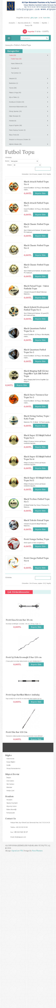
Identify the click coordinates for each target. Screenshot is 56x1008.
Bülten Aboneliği (11, 962)
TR (21, 1004)
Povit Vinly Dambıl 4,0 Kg (17, 844)
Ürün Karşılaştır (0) (42, 169)
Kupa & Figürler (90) (15, 125)
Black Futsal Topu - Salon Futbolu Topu (36, 287)
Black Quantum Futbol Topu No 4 (35, 329)
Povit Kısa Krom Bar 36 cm (18, 620)
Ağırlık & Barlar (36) (15, 144)
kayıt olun (46, 18)
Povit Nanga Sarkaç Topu (36, 539)
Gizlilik (9, 918)
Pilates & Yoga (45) (15, 92)
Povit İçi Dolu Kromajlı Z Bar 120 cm (23, 657)
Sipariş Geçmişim (12, 956)
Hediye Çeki (10, 944)
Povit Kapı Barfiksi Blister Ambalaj (22, 694)
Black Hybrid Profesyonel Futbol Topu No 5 (36, 308)
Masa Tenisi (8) (14, 135)
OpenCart (16, 1004)
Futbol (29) (12, 55)
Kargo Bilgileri (11, 915)
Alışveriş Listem (12, 959)
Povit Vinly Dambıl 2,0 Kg (17, 807)
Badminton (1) (13, 83)
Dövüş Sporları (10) (15, 111)
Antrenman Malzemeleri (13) (18, 106)
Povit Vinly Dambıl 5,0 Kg (17, 769)
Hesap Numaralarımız (13, 921)
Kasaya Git (28, 25)
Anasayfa (12, 23)
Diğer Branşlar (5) (14, 116)
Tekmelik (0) (15, 68)
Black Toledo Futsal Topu (36, 520)
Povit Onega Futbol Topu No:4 (36, 559)
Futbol (16, 45)
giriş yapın (34, 18)
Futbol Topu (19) (16, 59)
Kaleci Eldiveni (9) (16, 63)
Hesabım (36, 23)
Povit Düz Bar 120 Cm (16, 732)
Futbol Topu (26, 45)
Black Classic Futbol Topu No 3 (36, 225)
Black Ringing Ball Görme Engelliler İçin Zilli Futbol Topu (36, 373)
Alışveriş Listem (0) (24, 23)
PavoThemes (37, 1004)
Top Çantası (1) (16, 73)
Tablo (16, 157)
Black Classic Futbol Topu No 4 (36, 246)
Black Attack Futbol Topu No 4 (36, 182)
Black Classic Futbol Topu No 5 (36, 266)
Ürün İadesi (10, 934)
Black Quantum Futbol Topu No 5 (35, 351)
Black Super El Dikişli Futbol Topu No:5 (37, 479)
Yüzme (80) (13, 88)
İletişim (9, 930)
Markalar (9, 940)
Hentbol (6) (12, 120)
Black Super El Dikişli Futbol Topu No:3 (37, 436)
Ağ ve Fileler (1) (14, 97)
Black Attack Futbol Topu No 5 (36, 204)
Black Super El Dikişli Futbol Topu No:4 (37, 457)
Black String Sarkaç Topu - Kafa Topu (37, 417)
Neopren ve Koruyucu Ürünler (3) (19, 139)
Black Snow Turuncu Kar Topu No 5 (36, 396)
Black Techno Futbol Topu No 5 (36, 500)
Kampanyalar (11, 966)
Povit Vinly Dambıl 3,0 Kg (17, 881)
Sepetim (44, 23)
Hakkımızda (10, 912)
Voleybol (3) (13, 78)
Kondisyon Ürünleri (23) (16, 102)
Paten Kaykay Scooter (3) (17, 130)
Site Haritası (10, 937)
